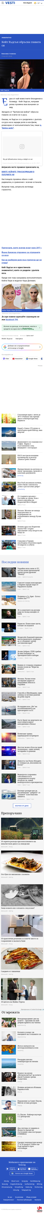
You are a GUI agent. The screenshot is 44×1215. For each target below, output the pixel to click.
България (20, 628)
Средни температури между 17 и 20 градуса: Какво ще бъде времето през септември (30, 1145)
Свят (19, 577)
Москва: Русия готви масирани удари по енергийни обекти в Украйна (26, 681)
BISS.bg (39, 1184)
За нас (10, 1197)
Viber (7, 359)
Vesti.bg (10, 3)
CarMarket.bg (29, 1184)
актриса (19, 339)
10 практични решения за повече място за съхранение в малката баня (19, 939)
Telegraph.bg (26, 1190)
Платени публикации (24, 1200)
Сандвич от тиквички (10, 971)
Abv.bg (6, 1181)
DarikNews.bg (35, 1181)
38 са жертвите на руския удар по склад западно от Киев (29, 612)
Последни (27, 3)
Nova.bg (5, 1184)
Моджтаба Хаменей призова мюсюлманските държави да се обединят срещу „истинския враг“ (30, 640)
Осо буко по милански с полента (15, 874)
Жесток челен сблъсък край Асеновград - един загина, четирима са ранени (30, 749)
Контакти (38, 1200)
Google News (33, 359)
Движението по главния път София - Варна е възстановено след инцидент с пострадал (30, 445)
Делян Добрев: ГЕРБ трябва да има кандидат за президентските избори (29, 653)
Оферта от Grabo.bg (23, 601)
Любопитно (6, 38)
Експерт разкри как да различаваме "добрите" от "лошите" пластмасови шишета (29, 794)
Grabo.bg (29, 1187)
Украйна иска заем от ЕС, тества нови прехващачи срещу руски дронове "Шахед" (29, 571)
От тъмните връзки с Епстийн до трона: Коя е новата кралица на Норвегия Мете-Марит (28, 499)
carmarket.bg (21, 489)
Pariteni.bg (38, 1187)
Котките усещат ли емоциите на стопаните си (29, 1033)
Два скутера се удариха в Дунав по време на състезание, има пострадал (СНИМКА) (29, 1131)
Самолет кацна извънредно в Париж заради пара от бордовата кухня (30, 585)
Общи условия (31, 1197)
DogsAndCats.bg (16, 1184)
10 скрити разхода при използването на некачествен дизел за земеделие (18, 842)
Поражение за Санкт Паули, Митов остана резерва (30, 1102)
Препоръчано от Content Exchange (31, 1009)
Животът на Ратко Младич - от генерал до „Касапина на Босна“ (30, 763)
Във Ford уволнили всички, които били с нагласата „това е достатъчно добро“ (29, 485)
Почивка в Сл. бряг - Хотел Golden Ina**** (29, 597)
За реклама (19, 1197)
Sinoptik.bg (19, 1187)
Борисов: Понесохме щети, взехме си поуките (29, 624)
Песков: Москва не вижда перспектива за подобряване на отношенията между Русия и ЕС (29, 514)
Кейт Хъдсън (7, 339)
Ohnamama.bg (7, 1187)
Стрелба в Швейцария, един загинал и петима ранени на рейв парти (30, 695)
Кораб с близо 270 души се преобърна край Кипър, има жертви (30, 430)
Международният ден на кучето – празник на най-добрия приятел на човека (29, 1021)
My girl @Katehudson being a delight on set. (18, 159)
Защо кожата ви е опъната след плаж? (18, 908)
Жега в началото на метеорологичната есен (28, 1047)
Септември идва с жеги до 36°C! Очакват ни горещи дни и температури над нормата (29, 417)
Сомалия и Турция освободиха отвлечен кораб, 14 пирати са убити (30, 543)
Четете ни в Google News (24, 1173)
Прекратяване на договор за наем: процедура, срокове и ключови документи (30, 471)
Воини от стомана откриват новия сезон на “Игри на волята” (30, 667)
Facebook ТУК (11, 319)
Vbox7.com (15, 1181)
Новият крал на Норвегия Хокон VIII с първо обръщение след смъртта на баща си (30, 530)
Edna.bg (16, 1190)
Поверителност (8, 1200)
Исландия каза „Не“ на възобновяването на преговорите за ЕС (27, 708)
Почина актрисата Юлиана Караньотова (29, 1088)
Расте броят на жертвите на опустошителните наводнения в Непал (30, 722)
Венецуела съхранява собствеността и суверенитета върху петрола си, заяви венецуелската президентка (30, 778)
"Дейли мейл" (30, 335)
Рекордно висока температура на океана (28, 1060)
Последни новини (15, 562)
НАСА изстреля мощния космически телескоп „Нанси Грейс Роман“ (28, 457)
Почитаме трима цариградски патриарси (28, 735)
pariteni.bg (20, 475)
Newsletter (19, 359)
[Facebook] (22, 1202)
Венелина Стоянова (8, 54)
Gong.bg (25, 1181)
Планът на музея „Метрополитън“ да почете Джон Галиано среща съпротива (29, 1076)
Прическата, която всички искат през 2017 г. (22, 248)
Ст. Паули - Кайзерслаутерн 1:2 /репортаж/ (29, 1115)
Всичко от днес (22, 806)
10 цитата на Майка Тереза (13, 1002)
